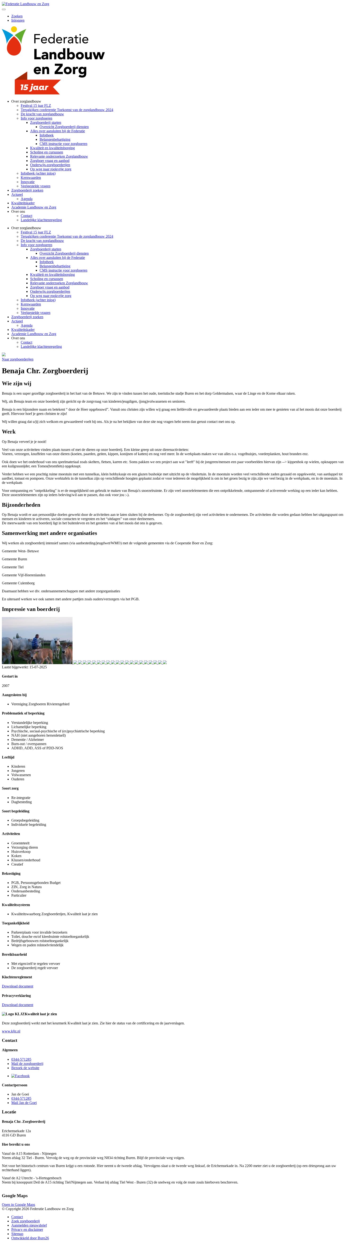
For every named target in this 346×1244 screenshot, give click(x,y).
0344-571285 (21, 1059)
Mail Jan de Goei (24, 1103)
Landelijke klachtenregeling (41, 220)
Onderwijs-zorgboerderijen (50, 165)
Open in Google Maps (18, 1205)
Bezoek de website (25, 1068)
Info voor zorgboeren (36, 118)
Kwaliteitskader (23, 203)
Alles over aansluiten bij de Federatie (57, 131)
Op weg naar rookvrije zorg (50, 169)
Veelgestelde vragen (35, 186)
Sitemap (17, 1234)
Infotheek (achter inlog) (38, 173)
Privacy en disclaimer (27, 1230)
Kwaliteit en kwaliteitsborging (52, 148)
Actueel (17, 195)
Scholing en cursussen (46, 152)
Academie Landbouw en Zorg (33, 207)
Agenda (26, 199)
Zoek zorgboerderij (25, 1221)
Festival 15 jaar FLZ (36, 106)
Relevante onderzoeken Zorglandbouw (59, 156)
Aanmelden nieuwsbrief (29, 1225)
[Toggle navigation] (4, 9)
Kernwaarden (31, 178)
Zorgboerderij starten (45, 122)
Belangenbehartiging (55, 139)
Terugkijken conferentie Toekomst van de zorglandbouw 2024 (67, 110)
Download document (17, 986)
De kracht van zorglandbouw (42, 114)
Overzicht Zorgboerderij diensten (64, 127)
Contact (26, 216)
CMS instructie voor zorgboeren (63, 144)
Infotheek (47, 135)
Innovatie (28, 182)
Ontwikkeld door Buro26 (30, 1238)
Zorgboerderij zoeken (27, 190)
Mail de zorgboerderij (27, 1064)
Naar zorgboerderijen (17, 359)
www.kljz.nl (11, 1031)
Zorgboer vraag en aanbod (49, 161)
